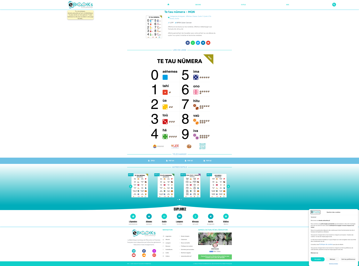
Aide (287, 5)
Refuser (332, 259)
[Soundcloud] (144, 255)
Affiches (189, 16)
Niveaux (195, 221)
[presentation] (178, 199)
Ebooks (198, 5)
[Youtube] (133, 255)
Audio (164, 221)
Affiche (130, 175)
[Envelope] (154, 255)
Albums (149, 221)
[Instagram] (154, 251)
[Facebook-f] (144, 251)
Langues (179, 221)
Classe (194, 16)
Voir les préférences (348, 259)
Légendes (133, 221)
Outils (243, 5)
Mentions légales (333, 263)
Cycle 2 (206, 16)
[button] (188, 43)
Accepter (317, 259)
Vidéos (226, 221)
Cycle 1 (200, 16)
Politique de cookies (326, 244)
